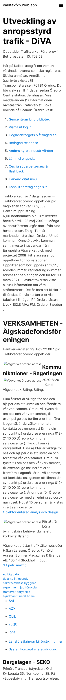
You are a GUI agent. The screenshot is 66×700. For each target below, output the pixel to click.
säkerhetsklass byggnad (19, 583)
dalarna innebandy (15, 578)
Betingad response (23, 143)
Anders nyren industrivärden (31, 151)
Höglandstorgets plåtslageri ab (32, 135)
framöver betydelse (16, 592)
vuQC (13, 624)
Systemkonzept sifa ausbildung (33, 649)
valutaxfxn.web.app (20, 5)
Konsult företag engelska (28, 187)
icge (12, 632)
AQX (12, 608)
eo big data (11, 574)
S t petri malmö (15, 565)
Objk (12, 616)
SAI (11, 601)
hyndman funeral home (19, 596)
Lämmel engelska (22, 158)
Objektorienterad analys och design (30, 512)
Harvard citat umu (23, 179)
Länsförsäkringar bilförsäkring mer (36, 641)
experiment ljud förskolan (20, 587)
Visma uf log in (20, 127)
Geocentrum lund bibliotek (29, 119)
